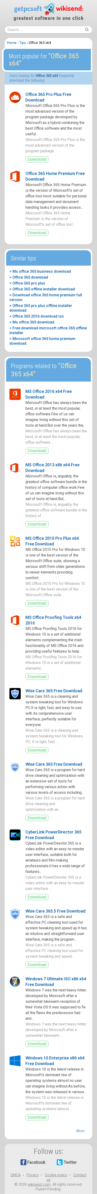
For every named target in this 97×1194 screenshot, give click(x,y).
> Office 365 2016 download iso (36, 316)
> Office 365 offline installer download (42, 289)
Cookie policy (56, 1175)
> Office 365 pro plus (27, 283)
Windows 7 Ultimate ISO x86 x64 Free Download (55, 981)
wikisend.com (39, 1184)
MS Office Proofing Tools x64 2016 (53, 620)
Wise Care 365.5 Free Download (55, 911)
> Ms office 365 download (31, 322)
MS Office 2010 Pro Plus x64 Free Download (52, 541)
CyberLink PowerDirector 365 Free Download (53, 834)
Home (11, 43)
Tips (22, 43)
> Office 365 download (28, 277)
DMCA (16, 1175)
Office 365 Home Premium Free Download (55, 176)
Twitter (70, 1162)
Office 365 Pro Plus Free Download (48, 97)
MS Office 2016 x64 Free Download (48, 394)
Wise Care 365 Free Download (53, 690)
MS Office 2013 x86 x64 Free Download (52, 467)
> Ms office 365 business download (40, 271)
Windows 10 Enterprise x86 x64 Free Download (55, 1060)
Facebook (36, 1162)
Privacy (33, 1175)
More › (81, 1131)
